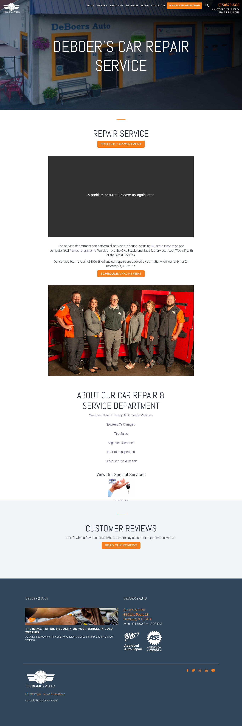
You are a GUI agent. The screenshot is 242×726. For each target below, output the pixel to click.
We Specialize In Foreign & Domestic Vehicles (121, 415)
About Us (115, 5)
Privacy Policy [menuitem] (33, 694)
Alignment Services (121, 443)
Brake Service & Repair (121, 461)
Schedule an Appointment (184, 5)
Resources (131, 5)
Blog (144, 5)
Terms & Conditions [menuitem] (54, 694)
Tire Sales (121, 433)
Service (100, 5)
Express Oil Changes (121, 424)
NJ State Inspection (121, 452)
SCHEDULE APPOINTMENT (121, 144)
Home (90, 5)
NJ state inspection (164, 246)
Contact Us (158, 5)
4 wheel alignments (82, 250)
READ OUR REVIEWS (121, 545)
